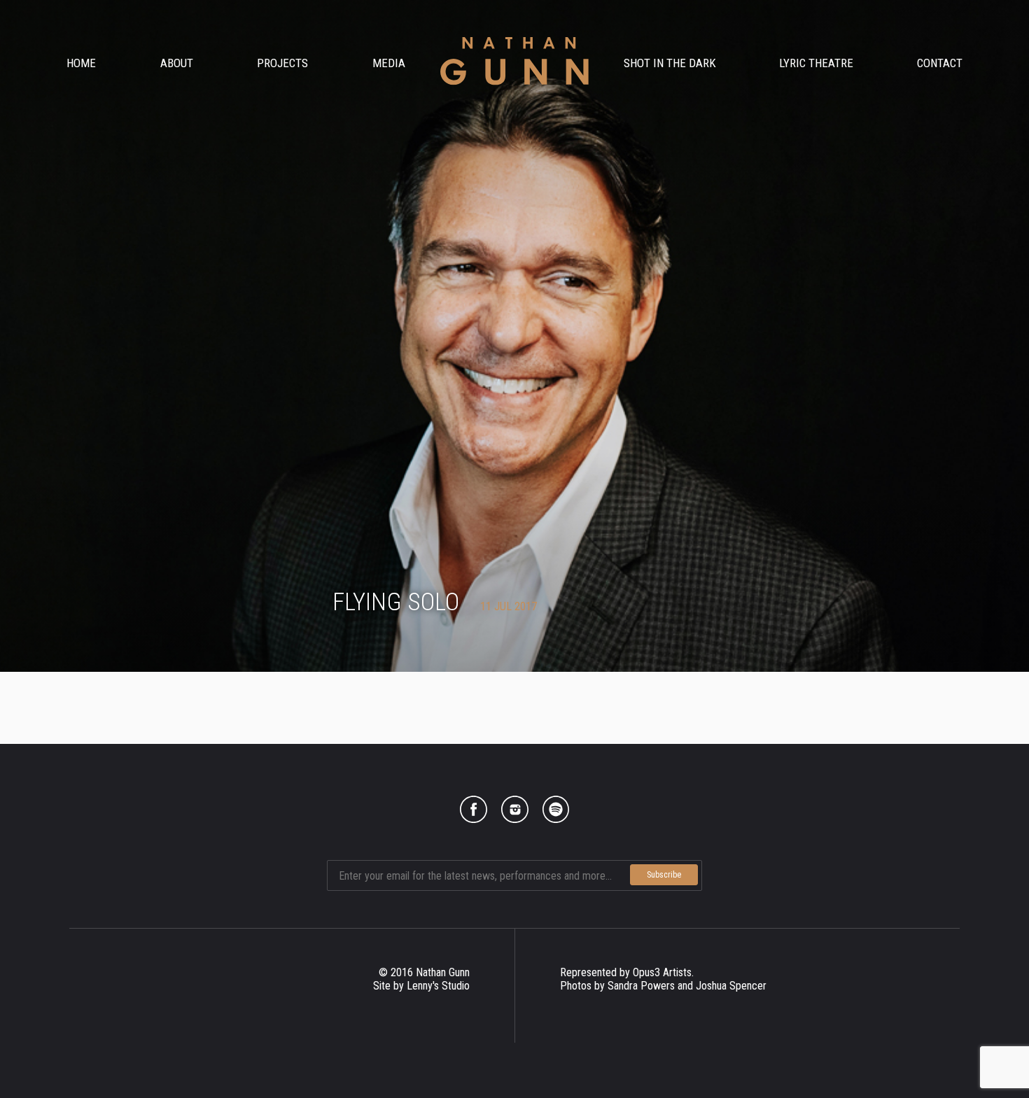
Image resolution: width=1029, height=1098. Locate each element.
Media (388, 63)
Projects (282, 63)
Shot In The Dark (670, 63)
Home (81, 63)
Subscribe (664, 875)
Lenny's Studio (438, 985)
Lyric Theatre (816, 63)
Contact (939, 63)
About (176, 63)
